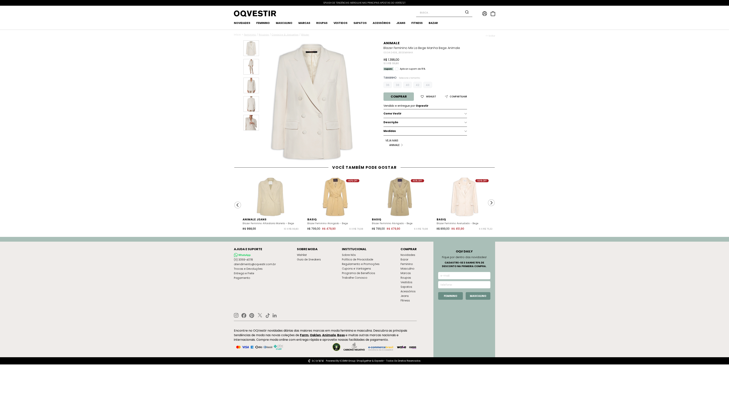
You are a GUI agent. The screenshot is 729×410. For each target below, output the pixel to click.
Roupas (264, 34)
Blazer (305, 34)
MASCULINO (284, 23)
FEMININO (263, 23)
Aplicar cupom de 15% (412, 68)
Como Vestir (392, 113)
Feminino (250, 34)
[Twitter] (260, 315)
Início (237, 34)
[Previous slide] (237, 205)
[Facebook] (243, 315)
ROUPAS (321, 23)
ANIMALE (391, 43)
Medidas (389, 131)
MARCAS (304, 23)
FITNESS (417, 23)
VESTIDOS (340, 23)
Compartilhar (458, 96)
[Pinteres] (251, 315)
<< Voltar (490, 35)
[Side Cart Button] (493, 13)
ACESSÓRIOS (381, 23)
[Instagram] (236, 315)
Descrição (390, 122)
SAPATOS (360, 23)
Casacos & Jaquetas (285, 34)
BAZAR (433, 23)
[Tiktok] (268, 315)
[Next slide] (491, 202)
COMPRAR (399, 96)
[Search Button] (467, 12)
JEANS (400, 23)
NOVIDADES (242, 23)
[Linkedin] (275, 315)
